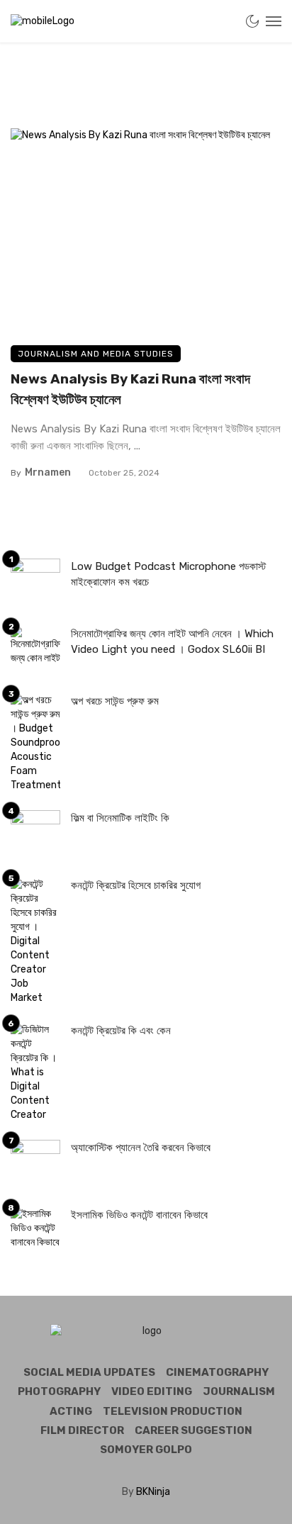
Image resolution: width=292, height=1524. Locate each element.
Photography (59, 1391)
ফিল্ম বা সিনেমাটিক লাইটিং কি (120, 818)
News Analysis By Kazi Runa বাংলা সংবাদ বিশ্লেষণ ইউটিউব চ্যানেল (130, 389)
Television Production (172, 1411)
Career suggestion (193, 1430)
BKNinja (153, 1492)
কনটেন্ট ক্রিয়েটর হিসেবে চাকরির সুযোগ (136, 885)
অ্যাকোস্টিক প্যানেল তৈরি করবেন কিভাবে (140, 1147)
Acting (71, 1411)
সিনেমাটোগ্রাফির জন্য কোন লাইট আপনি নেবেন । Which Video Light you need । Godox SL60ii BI (172, 641)
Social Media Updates (89, 1372)
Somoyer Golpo (146, 1449)
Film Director (82, 1430)
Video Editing (151, 1391)
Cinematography (217, 1372)
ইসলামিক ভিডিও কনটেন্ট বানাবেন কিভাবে (139, 1215)
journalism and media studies (96, 354)
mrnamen (48, 472)
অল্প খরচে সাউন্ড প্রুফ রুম (115, 701)
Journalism (239, 1391)
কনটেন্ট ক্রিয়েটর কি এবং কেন (121, 1030)
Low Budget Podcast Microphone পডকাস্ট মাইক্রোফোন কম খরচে (168, 574)
